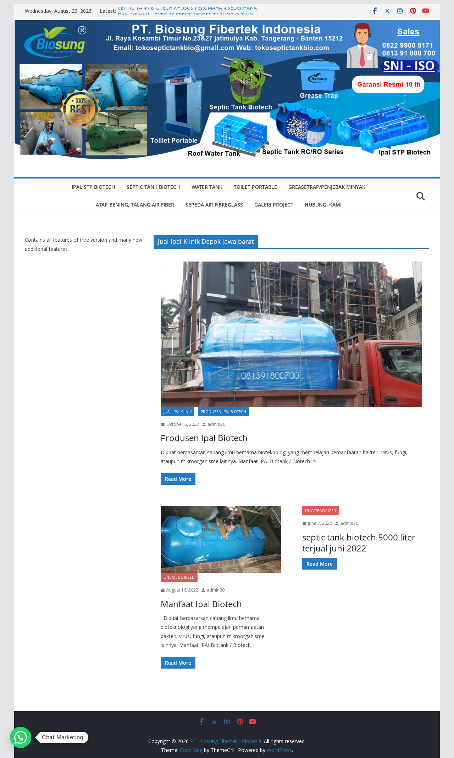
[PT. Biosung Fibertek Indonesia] (227, 23)
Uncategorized (179, 577)
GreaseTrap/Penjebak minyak (326, 186)
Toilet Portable (255, 186)
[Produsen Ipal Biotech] (291, 334)
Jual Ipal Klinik (178, 411)
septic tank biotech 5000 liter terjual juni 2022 (358, 542)
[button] (20, 737)
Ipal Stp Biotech (93, 186)
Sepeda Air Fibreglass (214, 204)
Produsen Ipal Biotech (223, 411)
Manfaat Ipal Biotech (201, 604)
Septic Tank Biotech (153, 186)
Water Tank (207, 186)
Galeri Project (273, 204)
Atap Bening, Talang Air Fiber (135, 204)
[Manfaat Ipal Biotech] (221, 539)
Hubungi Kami (323, 204)
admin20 (216, 424)
